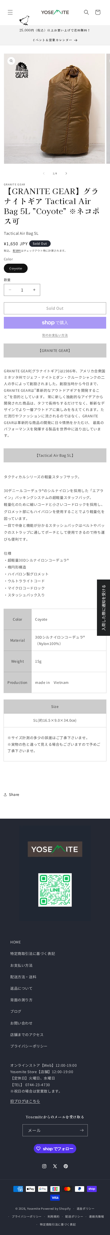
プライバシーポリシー (29, 1046)
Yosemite (33, 1208)
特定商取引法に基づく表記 (32, 953)
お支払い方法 (21, 965)
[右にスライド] (66, 173)
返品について (21, 988)
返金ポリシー (86, 1208)
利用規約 (54, 1216)
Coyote (17, 269)
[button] (10, 12)
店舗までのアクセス (26, 1034)
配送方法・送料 (23, 976)
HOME (15, 941)
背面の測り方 (21, 999)
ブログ (15, 1011)
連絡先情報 (96, 1216)
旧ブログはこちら (25, 1101)
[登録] (81, 1130)
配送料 (17, 250)
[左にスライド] (43, 173)
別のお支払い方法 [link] (55, 335)
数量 (7, 279)
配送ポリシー (74, 1216)
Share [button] (14, 794)
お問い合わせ (21, 1023)
